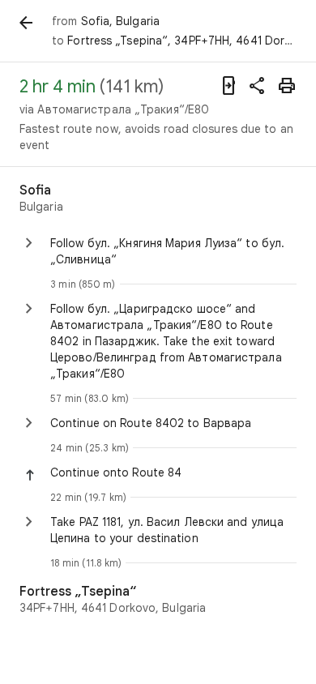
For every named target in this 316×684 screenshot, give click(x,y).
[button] (173, 472)
